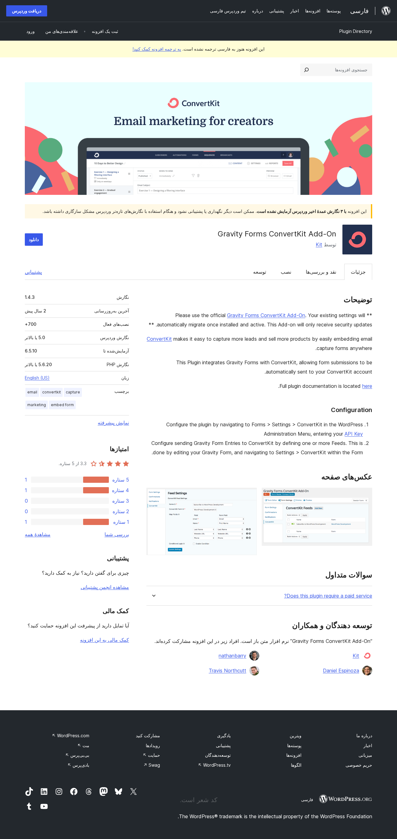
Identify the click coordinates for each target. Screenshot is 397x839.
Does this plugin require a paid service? (328, 596)
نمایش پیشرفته (113, 423)
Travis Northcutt (227, 670)
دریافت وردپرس (26, 10)
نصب (286, 272)
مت (83, 745)
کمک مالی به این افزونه (104, 640)
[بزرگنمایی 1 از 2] (364, 496)
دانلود (34, 239)
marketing (36, 404)
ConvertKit (159, 339)
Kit (319, 244)
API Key (354, 434)
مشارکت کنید (148, 735)
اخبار (368, 745)
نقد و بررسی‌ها (321, 272)
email (32, 392)
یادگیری (224, 735)
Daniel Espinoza (341, 670)
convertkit (51, 392)
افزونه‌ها (293, 755)
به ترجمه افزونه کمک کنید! (156, 49)
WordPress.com (70, 735)
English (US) (37, 377)
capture (73, 392)
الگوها (296, 765)
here (367, 386)
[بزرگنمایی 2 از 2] (248, 496)
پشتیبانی (33, 272)
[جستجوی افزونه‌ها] (306, 70)
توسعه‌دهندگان (218, 755)
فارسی (307, 799)
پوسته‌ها (294, 745)
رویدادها (153, 745)
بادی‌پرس (78, 765)
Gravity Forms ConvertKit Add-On (266, 315)
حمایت (151, 755)
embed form (62, 404)
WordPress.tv (214, 765)
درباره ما (364, 735)
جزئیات (358, 272)
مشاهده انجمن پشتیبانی (105, 587)
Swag (151, 765)
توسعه (259, 272)
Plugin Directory (355, 31)
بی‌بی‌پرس (77, 755)
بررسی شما (117, 534)
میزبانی (365, 755)
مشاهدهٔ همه (38, 534)
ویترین (295, 735)
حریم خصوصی (359, 765)
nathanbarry (232, 656)
